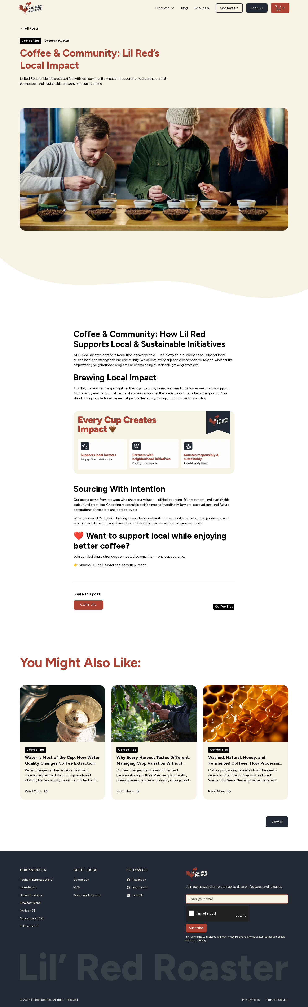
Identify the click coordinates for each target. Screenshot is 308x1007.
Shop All (257, 8)
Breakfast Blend (30, 903)
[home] (30, 8)
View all (277, 822)
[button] (165, 8)
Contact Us (229, 8)
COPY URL (88, 605)
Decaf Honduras (31, 895)
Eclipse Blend (28, 926)
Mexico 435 (27, 910)
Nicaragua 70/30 (31, 918)
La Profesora (28, 887)
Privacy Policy (251, 1000)
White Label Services (87, 895)
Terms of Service (276, 1000)
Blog (184, 8)
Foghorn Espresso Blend (36, 879)
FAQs (76, 887)
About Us (201, 8)
